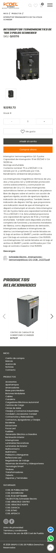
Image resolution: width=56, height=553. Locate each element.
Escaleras (10, 422)
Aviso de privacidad (13, 527)
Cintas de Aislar (13, 408)
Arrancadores (12, 387)
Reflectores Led (13, 457)
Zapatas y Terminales (16, 478)
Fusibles (9, 431)
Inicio (5, 13)
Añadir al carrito (28, 141)
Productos (16, 13)
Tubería (9, 475)
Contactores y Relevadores (19, 416)
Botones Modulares (15, 393)
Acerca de (10, 364)
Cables (9, 396)
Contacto (10, 369)
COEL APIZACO (12, 513)
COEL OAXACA (12, 507)
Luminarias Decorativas (17, 443)
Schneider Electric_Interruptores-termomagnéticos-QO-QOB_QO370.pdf (29, 258)
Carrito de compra (14, 358)
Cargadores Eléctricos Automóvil (22, 402)
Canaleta (10, 399)
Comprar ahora (28, 149)
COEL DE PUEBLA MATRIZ (16, 489)
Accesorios (11, 381)
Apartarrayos (12, 384)
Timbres (9, 469)
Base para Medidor (14, 390)
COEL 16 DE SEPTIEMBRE (16, 495)
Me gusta (30, 131)
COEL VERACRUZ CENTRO (17, 501)
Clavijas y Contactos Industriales (22, 410)
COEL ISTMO (11, 510)
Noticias (9, 366)
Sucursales (9, 485)
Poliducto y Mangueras (16, 454)
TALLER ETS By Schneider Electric (21, 498)
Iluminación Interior (14, 437)
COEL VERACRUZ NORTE (16, 504)
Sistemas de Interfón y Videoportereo (24, 463)
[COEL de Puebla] (10, 6)
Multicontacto (12, 448)
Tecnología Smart (14, 466)
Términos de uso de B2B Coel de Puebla (23, 533)
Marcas (9, 361)
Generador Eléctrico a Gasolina (21, 434)
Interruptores (12, 440)
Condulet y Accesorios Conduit (21, 413)
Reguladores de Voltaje (17, 460)
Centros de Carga (14, 405)
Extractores (11, 425)
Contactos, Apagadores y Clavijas (22, 419)
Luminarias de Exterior (16, 446)
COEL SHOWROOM (14, 492)
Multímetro (11, 451)
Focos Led (10, 428)
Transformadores (14, 472)
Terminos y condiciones (15, 530)
